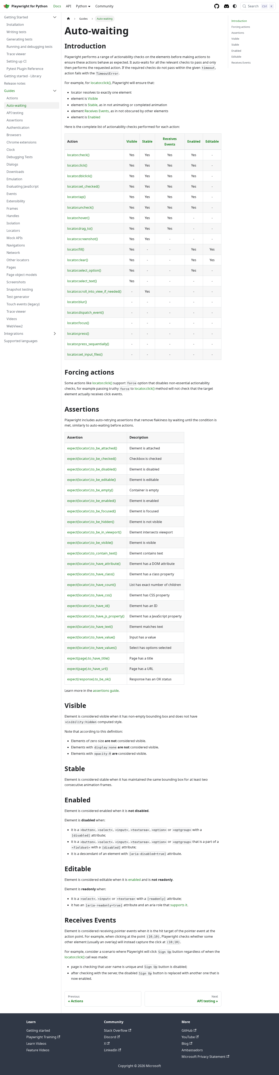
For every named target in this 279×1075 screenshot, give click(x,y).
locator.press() (78, 333)
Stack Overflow (115, 1030)
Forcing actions (240, 27)
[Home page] (68, 19)
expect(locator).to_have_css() (89, 595)
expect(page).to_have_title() (88, 658)
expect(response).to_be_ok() (89, 679)
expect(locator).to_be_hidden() (90, 522)
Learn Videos (36, 1043)
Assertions (237, 33)
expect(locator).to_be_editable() (91, 479)
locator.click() (101, 83)
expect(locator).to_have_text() (90, 626)
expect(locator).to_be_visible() (90, 542)
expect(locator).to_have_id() (88, 606)
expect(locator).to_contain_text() (92, 553)
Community (104, 6)
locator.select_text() (82, 281)
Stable (92, 105)
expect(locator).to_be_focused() (91, 511)
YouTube (188, 1037)
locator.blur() (77, 302)
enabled (134, 879)
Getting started (38, 1030)
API (68, 6)
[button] (30, 17)
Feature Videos (37, 1050)
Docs (57, 6)
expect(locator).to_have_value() (91, 637)
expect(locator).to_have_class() (90, 574)
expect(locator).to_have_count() (91, 584)
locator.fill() (75, 249)
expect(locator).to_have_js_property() (95, 616)
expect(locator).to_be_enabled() (91, 500)
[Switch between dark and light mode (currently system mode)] (234, 6)
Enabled (94, 117)
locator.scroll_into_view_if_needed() (94, 291)
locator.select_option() (84, 270)
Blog (185, 1043)
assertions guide (106, 690)
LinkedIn (110, 1050)
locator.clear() (77, 260)
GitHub (187, 1030)
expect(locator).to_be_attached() (92, 448)
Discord (110, 1037)
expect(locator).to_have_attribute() (94, 563)
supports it (178, 905)
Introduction (239, 21)
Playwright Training (41, 1037)
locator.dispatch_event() (85, 312)
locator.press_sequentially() (88, 344)
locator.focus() (78, 323)
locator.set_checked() (83, 186)
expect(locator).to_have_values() (92, 647)
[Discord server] (226, 6)
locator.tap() (76, 197)
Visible (93, 98)
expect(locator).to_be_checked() (91, 458)
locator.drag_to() (80, 228)
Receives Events (97, 111)
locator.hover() (78, 218)
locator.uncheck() (80, 207)
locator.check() (78, 155)
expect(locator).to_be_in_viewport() (94, 532)
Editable (212, 141)
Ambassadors (192, 1050)
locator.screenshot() (82, 239)
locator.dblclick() (79, 176)
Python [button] (81, 6)
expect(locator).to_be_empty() (90, 490)
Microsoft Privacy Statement (203, 1056)
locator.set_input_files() (85, 354)
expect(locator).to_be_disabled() (91, 469)
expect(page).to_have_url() (87, 668)
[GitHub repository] (217, 6)
